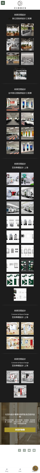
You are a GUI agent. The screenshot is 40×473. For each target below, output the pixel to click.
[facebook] (19, 450)
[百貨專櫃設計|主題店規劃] (13, 179)
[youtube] (29, 450)
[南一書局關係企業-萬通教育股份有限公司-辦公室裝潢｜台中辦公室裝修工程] (13, 147)
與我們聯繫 (20, 430)
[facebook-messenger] (34, 450)
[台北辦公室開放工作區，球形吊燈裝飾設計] (27, 44)
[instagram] (24, 450)
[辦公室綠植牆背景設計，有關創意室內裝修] (13, 58)
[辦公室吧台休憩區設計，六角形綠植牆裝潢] (27, 30)
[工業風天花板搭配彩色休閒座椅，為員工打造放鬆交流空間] (20, 73)
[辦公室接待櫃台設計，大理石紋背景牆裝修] (27, 58)
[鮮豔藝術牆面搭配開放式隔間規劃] (13, 104)
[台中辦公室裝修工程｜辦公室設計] (27, 119)
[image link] (20, 3)
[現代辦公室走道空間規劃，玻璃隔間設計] (13, 44)
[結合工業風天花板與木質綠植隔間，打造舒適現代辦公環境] (13, 30)
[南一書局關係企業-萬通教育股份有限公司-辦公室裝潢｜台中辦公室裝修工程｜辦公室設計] (27, 104)
